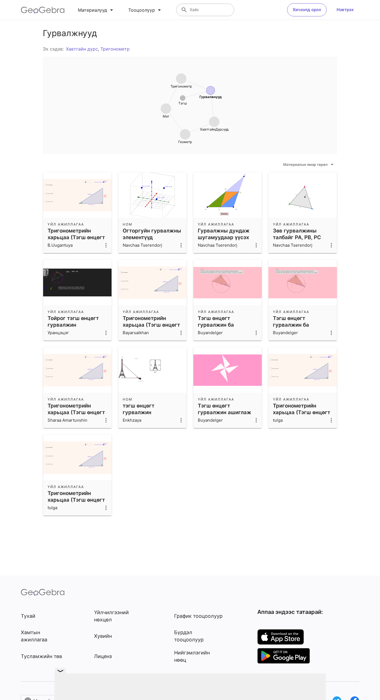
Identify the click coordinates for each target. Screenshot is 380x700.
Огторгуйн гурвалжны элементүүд (152, 234)
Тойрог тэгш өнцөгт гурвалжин (73, 321)
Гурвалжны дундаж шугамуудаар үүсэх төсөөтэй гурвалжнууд (227, 237)
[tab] (96, 10)
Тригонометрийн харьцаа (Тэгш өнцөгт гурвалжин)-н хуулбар (152, 324)
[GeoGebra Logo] (43, 10)
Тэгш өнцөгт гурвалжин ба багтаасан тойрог (221, 324)
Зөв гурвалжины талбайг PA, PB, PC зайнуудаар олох (297, 237)
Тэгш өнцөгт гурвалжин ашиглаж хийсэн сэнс (224, 412)
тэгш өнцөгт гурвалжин (138, 408)
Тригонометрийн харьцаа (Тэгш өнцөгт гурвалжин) (76, 237)
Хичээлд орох (307, 9)
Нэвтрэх (345, 9)
